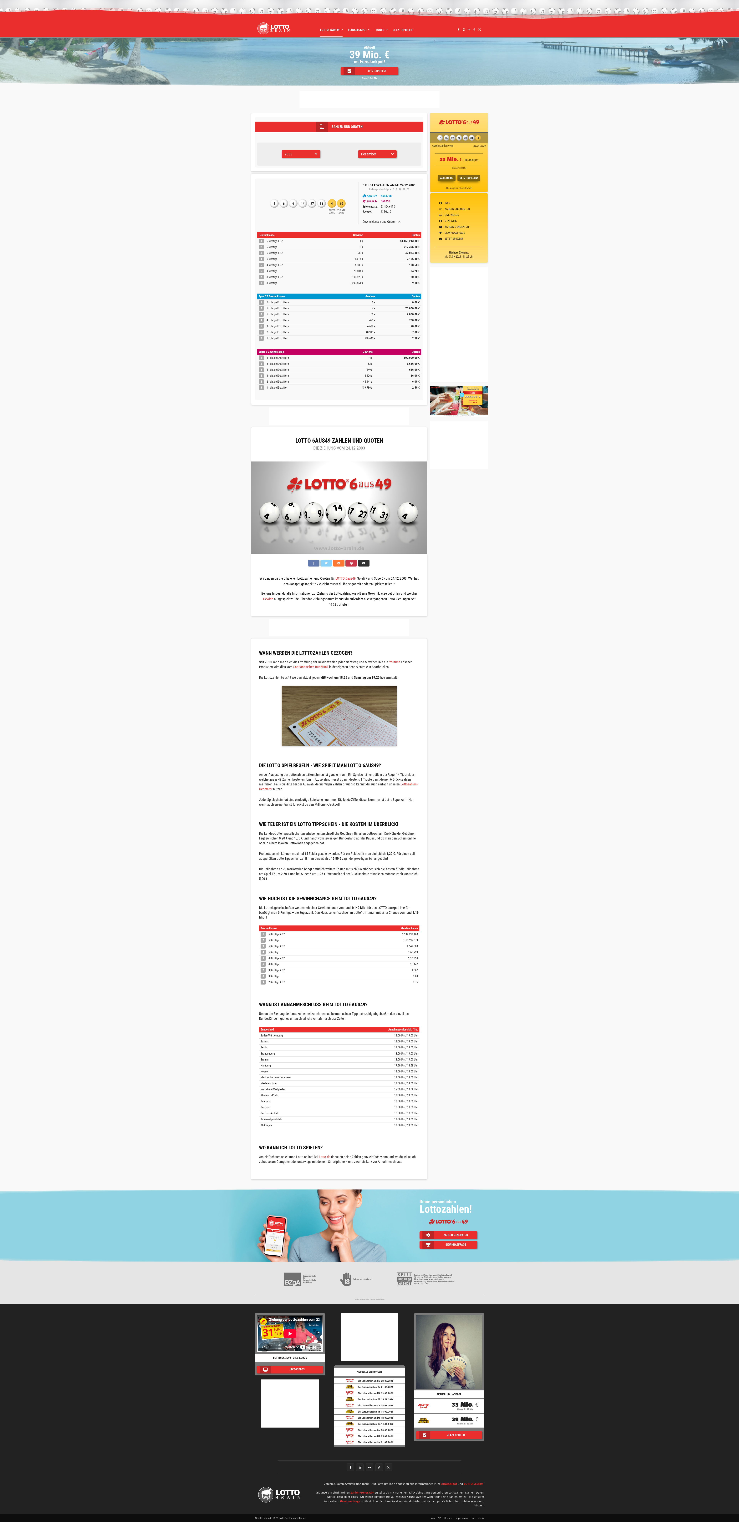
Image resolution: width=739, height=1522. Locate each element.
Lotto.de (324, 1157)
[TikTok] (474, 29)
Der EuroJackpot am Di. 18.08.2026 (376, 1399)
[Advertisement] (369, 99)
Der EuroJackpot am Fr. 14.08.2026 (375, 1411)
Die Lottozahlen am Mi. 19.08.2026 (375, 1393)
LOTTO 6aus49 (345, 578)
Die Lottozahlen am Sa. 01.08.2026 (375, 1442)
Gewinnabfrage (350, 1501)
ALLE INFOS (446, 177)
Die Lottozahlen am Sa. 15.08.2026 (375, 1405)
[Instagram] (464, 29)
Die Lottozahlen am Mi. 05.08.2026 (375, 1436)
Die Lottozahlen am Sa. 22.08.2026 (375, 1380)
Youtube (394, 662)
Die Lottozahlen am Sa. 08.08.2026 (375, 1430)
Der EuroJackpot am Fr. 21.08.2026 (375, 1387)
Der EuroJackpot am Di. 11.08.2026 (376, 1424)
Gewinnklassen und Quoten (379, 222)
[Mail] (469, 29)
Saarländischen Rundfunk (310, 667)
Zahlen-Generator (362, 1492)
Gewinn (268, 599)
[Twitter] (480, 29)
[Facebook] (458, 29)
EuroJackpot (449, 1484)
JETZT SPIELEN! (469, 177)
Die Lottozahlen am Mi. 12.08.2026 (375, 1417)
